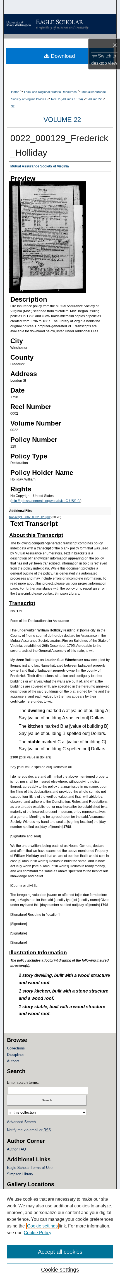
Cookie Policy (37, 1232)
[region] (60, 1236)
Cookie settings (42, 1226)
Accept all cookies (60, 1252)
